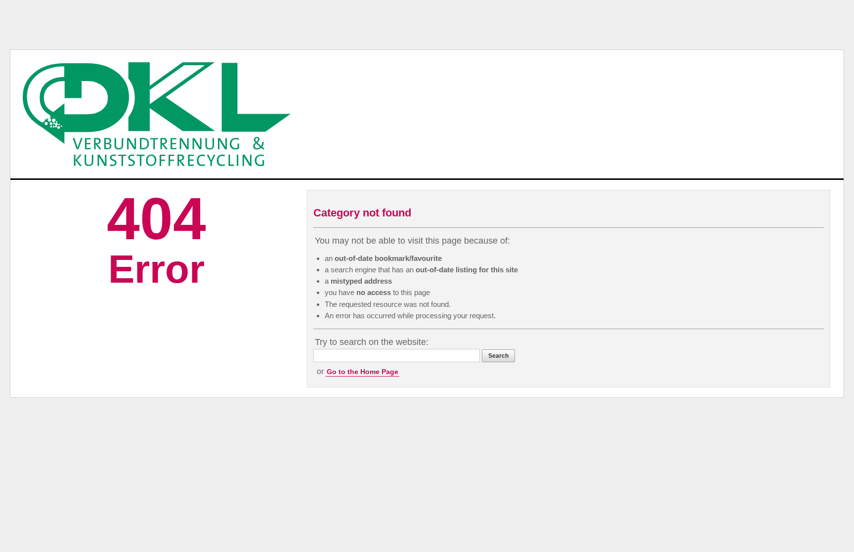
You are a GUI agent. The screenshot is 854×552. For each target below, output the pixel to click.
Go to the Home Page (362, 372)
